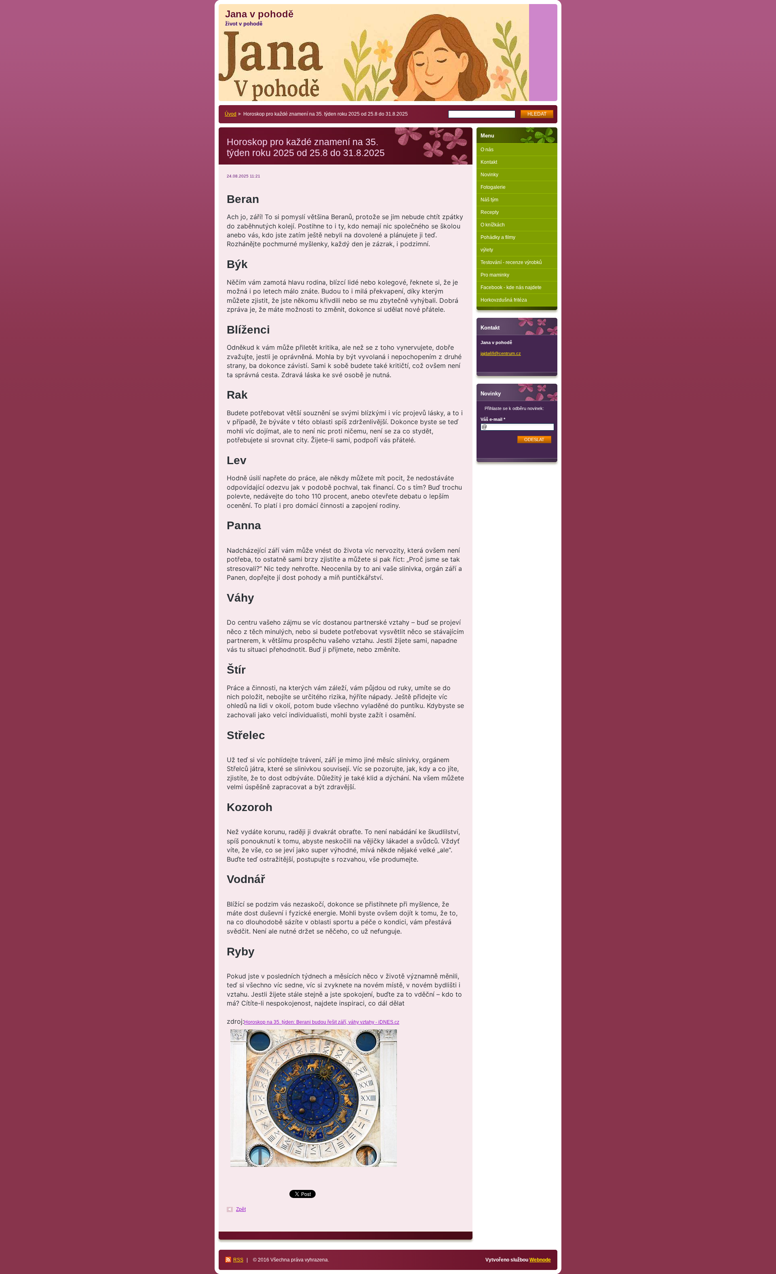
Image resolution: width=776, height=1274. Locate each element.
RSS (238, 1260)
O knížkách (493, 225)
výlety (487, 250)
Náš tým (489, 200)
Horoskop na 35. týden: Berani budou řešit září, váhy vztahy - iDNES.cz (321, 1022)
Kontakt (489, 162)
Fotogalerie (493, 187)
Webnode (540, 1260)
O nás (487, 149)
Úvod (230, 114)
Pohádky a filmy (498, 237)
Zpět (241, 1209)
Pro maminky (495, 275)
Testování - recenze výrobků (511, 262)
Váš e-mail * (493, 419)
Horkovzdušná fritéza (504, 300)
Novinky (489, 174)
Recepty (490, 212)
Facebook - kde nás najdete (511, 287)
